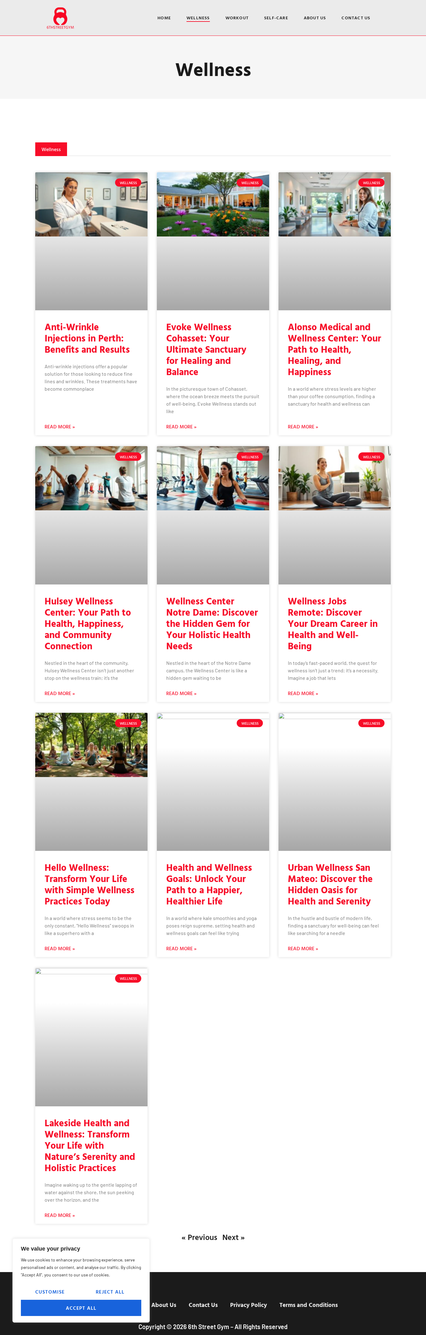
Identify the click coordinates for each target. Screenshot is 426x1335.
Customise (50, 1291)
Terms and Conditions (308, 1304)
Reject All (110, 1291)
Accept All (81, 1308)
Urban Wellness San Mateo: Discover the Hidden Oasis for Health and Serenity (330, 884)
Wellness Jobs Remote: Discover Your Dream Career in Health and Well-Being (333, 623)
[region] (81, 1280)
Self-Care (276, 17)
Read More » (60, 426)
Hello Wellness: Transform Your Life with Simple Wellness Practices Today (89, 884)
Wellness (198, 17)
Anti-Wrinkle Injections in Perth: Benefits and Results (87, 338)
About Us (315, 17)
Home (164, 17)
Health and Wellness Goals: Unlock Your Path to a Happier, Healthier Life (209, 884)
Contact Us (355, 17)
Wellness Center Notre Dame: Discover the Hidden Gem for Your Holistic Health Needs (212, 623)
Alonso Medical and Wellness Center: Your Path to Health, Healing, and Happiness (334, 349)
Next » (233, 1237)
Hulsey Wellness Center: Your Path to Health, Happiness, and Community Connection (88, 623)
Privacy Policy (248, 1304)
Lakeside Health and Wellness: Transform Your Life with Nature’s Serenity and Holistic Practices (90, 1145)
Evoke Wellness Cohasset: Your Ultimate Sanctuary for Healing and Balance (206, 349)
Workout (237, 17)
